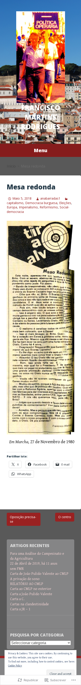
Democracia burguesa (41, 203)
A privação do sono (25, 579)
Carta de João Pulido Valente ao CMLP (39, 574)
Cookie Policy (15, 665)
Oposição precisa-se (23, 519)
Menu (40, 150)
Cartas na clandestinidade (29, 604)
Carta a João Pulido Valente (31, 594)
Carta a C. (17, 599)
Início (11, 166)
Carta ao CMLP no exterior (30, 589)
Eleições (65, 203)
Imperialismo (28, 207)
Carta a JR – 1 (20, 609)
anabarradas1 (50, 198)
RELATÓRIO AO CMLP (26, 584)
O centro (64, 517)
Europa (12, 207)
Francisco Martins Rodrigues (40, 117)
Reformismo (49, 207)
